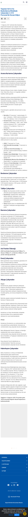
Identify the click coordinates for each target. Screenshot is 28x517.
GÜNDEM (4, 467)
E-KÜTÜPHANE (5, 464)
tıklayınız (11, 515)
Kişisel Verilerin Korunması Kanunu (14, 502)
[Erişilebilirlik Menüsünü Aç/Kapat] (25, 514)
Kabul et (17, 514)
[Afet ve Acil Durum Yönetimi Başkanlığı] (9, 2)
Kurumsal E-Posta (15, 496)
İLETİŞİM (4, 471)
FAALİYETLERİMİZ (6, 460)
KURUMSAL (4, 457)
